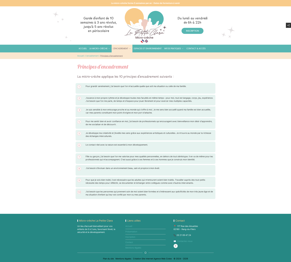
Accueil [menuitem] (83, 48)
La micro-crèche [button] (98, 48)
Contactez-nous (184, 241)
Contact (129, 242)
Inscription (130, 237)
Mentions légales (133, 248)
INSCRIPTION (192, 30)
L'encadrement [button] (120, 48)
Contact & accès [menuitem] (196, 48)
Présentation (131, 231)
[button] (288, 25)
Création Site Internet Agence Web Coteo (152, 258)
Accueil (128, 226)
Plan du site (108, 258)
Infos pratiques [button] (172, 48)
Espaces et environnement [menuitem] (148, 48)
